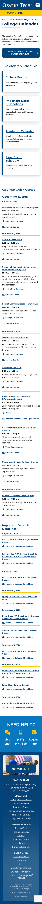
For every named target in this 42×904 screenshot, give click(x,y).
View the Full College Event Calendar (20, 52)
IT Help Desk (21, 828)
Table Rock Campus (21, 815)
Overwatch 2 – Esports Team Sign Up (20, 462)
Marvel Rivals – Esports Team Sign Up (20, 207)
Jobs (21, 864)
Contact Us (19, 769)
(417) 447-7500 (21, 791)
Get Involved (15, 19)
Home (4, 19)
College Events (16, 77)
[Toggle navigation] (38, 5)
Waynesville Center (21, 818)
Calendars (21, 860)
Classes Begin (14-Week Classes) (18, 703)
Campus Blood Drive (12, 240)
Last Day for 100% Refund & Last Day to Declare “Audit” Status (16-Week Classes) (20, 556)
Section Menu (15, 13)
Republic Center (21, 807)
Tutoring (21, 836)
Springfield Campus (21, 800)
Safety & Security (21, 847)
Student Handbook (21, 872)
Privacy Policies (21, 896)
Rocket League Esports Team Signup (20, 304)
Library (21, 843)
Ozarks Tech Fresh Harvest (15, 337)
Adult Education (21, 839)
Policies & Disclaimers (21, 892)
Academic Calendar (20, 131)
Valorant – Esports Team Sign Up (18, 496)
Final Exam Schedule (14, 159)
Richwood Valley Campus (21, 811)
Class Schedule (21, 857)
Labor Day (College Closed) (15, 685)
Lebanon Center (21, 803)
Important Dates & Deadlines (17, 102)
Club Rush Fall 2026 (11, 368)
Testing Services (21, 832)
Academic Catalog (21, 868)
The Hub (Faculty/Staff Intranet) (21, 876)
